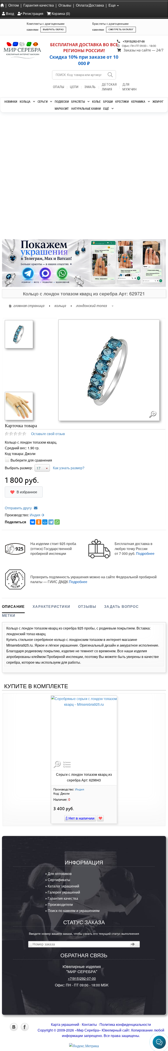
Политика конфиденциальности (125, 1024)
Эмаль (90, 87)
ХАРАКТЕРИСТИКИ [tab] (51, 606)
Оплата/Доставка (90, 5)
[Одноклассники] (38, 522)
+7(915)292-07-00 (134, 41)
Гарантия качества (38, 5)
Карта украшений (65, 1024)
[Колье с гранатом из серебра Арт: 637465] (28, 145)
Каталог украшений (63, 886)
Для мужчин (129, 87)
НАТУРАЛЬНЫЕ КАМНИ (86, 108)
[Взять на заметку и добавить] (25, 231)
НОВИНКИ (10, 101)
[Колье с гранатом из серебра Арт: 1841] (140, 145)
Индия (35, 514)
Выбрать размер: (19, 467)
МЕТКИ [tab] (9, 615)
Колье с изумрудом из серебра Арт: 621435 (65, 183)
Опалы (58, 87)
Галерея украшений (63, 892)
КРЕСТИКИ (122, 101)
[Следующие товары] (160, 152)
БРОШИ (108, 101)
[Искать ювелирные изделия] (110, 75)
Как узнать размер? (68, 467)
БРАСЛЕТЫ (78, 101)
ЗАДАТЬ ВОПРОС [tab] (121, 606)
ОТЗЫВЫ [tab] (87, 606)
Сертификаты (58, 879)
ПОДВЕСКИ (62, 101)
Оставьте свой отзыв (48, 433)
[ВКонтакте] (32, 522)
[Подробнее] (40, 223)
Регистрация (32, 13)
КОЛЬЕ (96, 101)
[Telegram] (51, 522)
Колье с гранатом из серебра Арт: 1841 (140, 183)
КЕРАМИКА (138, 101)
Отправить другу (18, 507)
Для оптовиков (59, 873)
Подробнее (145, 553)
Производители (60, 904)
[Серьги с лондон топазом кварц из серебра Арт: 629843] (84, 733)
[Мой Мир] (44, 522)
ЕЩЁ (106, 108)
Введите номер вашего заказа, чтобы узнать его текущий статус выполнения (84, 933)
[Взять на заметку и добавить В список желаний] (100, 818)
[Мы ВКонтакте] (14, 1029)
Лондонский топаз (91, 305)
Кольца (60, 305)
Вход (9, 13)
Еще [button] (112, 5)
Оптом (13, 5)
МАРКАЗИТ (62, 108)
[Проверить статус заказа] (133, 944)
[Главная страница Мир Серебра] (2, 5)
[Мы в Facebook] (25, 1029)
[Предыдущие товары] (7, 152)
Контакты (89, 1024)
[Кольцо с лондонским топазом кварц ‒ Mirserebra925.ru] (19, 405)
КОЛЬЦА (25, 101)
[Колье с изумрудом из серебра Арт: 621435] (65, 145)
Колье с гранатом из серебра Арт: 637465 (28, 183)
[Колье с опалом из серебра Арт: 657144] (103, 145)
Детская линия (109, 87)
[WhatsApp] (57, 522)
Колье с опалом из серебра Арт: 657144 (102, 183)
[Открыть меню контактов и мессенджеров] (159, 1042)
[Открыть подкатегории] (34, 101)
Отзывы (64, 5)
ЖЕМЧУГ (158, 101)
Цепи (74, 87)
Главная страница (28, 305)
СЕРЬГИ (42, 101)
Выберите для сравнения (31, 460)
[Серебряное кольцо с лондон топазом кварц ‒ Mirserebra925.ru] (19, 333)
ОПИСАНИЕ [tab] (13, 606)
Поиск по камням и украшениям (73, 910)
